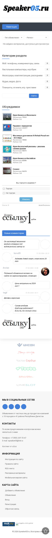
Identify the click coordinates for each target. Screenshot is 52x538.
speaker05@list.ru (15, 441)
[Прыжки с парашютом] (7, 130)
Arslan (6, 268)
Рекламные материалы (15, 473)
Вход (7, 500)
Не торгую (10, 193)
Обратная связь (12, 509)
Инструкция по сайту (14, 459)
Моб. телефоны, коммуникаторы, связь (20, 63)
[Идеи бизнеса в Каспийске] (7, 163)
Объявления (10, 495)
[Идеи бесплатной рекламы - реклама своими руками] (7, 152)
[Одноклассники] (11, 406)
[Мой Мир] (23, 406)
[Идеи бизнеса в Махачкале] (7, 120)
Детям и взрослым (12, 298)
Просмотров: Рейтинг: (24, 117)
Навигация (11, 27)
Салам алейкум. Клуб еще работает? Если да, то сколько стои (25, 308)
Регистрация (10, 504)
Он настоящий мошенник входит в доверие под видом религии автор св (14, 244)
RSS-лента (9, 468)
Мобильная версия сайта (16, 478)
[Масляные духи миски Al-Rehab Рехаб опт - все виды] (7, 141)
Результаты (46, 205)
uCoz (14, 446)
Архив (40, 205)
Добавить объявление (15, 490)
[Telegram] (17, 406)
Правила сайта (11, 464)
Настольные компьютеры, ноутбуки (19, 69)
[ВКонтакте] (5, 406)
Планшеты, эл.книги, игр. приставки (19, 87)
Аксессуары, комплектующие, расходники (22, 75)
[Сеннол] (7, 174)
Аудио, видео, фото (11, 81)
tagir (5, 292)
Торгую (9, 188)
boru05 (17, 253)
